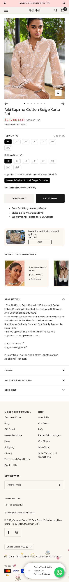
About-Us (43, 417)
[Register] (59, 485)
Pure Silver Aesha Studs (38, 269)
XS (8, 141)
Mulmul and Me (13, 435)
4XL (17, 167)
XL (43, 141)
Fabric (8, 370)
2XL (52, 141)
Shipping (9, 447)
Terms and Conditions (17, 459)
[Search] (55, 10)
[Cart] (63, 10)
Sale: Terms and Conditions (47, 455)
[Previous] (6, 103)
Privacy (8, 453)
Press (7, 441)
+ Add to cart (35, 279)
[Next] (63, 103)
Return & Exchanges (49, 435)
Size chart (59, 135)
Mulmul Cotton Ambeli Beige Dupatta (27, 180)
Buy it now (50, 198)
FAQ (40, 429)
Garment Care (12, 417)
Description (12, 299)
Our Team (43, 423)
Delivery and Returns (18, 380)
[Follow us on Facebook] (8, 532)
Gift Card (9, 429)
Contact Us (10, 465)
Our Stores (44, 441)
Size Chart (44, 447)
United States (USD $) (17, 546)
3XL (8, 147)
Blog (7, 423)
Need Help (10, 389)
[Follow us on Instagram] (17, 532)
